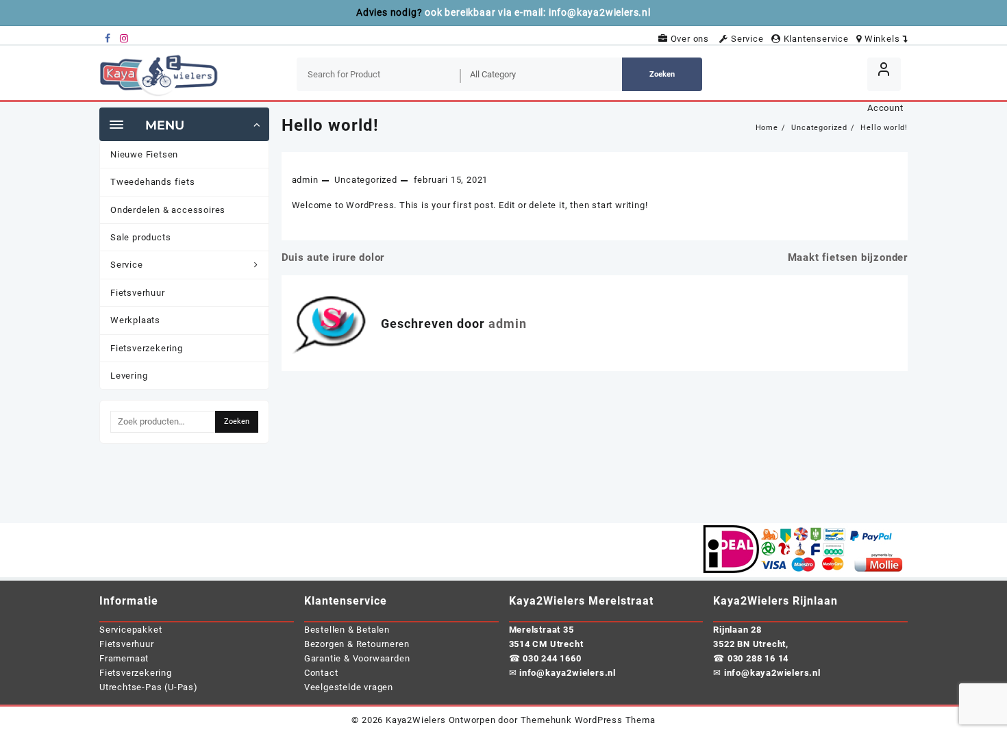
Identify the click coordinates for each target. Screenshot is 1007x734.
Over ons (692, 39)
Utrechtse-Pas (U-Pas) (148, 687)
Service (748, 39)
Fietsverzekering (135, 673)
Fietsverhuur (126, 644)
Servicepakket (130, 629)
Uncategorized (365, 180)
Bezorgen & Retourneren (357, 644)
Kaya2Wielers (416, 720)
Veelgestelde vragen (348, 687)
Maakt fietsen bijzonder (848, 257)
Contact (321, 673)
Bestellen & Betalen (347, 629)
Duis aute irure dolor (333, 257)
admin (305, 180)
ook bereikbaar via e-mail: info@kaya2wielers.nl (538, 12)
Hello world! (330, 125)
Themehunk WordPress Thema (588, 720)
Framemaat (124, 658)
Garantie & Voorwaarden (357, 658)
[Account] (884, 74)
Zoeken (662, 74)
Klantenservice (817, 39)
